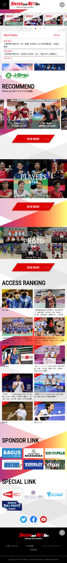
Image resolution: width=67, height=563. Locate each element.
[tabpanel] (33, 19)
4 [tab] (35, 28)
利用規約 (33, 549)
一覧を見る (56, 35)
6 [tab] (45, 28)
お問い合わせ (11, 546)
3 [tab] (31, 28)
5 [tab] (40, 28)
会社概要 (30, 546)
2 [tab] (26, 28)
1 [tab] (21, 28)
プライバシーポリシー (51, 546)
